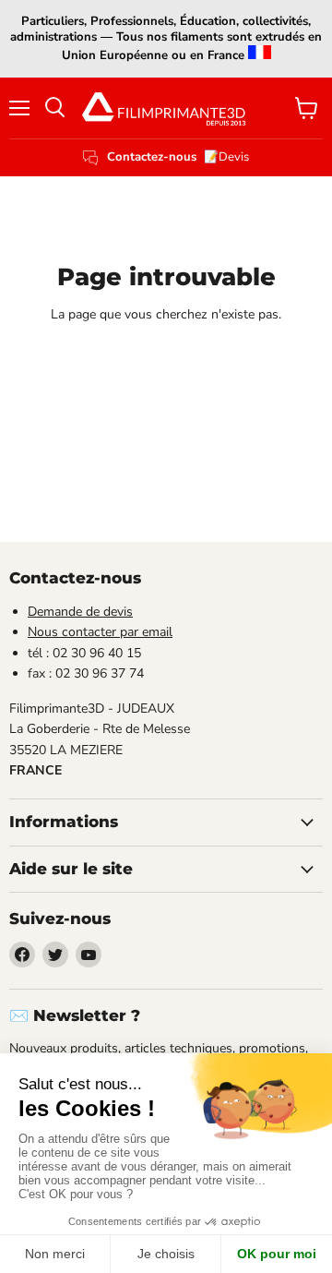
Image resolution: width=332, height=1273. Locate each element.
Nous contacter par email (100, 632)
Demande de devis (80, 611)
